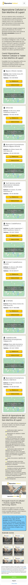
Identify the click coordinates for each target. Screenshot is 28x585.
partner (24, 567)
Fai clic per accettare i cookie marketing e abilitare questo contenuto (14, 95)
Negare (14, 580)
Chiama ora (14, 81)
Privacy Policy (14, 583)
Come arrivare (15, 85)
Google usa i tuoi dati (5, 571)
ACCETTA (14, 577)
